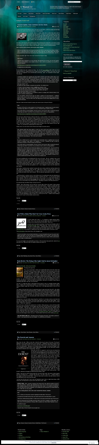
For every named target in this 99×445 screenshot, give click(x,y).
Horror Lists (54, 13)
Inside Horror (68, 13)
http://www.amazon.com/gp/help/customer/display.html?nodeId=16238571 (31, 65)
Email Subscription (68, 55)
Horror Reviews (30, 332)
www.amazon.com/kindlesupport (23, 405)
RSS (33, 1)
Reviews (19, 16)
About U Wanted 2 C (25, 1)
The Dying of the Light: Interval (45, 311)
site (59, 240)
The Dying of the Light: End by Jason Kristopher (26, 265)
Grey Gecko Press (20, 229)
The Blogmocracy (22, 438)
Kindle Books (38, 423)
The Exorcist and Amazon (25, 337)
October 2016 (65, 435)
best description (21, 231)
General (24, 13)
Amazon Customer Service (30, 208)
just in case (56, 312)
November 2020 (66, 431)
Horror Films (38, 13)
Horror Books (31, 13)
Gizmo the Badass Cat (67, 45)
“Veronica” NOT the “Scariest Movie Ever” (71, 47)
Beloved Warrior (66, 48)
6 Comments (43, 262)
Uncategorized (32, 16)
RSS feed (54, 8)
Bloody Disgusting (22, 431)
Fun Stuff (19, 13)
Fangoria (20, 433)
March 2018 (65, 433)
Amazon (22, 208)
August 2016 (65, 437)
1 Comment (34, 26)
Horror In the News (46, 13)
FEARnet (20, 435)
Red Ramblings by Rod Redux (25, 437)
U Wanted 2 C (27, 6)
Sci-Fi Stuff (25, 16)
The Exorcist (43, 423)
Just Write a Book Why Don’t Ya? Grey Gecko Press (34, 214)
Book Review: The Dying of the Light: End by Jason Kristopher (37, 261)
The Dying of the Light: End (33, 225)
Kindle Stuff (75, 13)
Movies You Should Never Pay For (70, 43)
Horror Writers (61, 13)
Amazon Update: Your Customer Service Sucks (32, 25)
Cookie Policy (53, 442)
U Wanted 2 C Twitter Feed (70, 71)
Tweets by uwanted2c (67, 73)
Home (18, 1)
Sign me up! (67, 64)
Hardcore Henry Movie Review (69, 50)
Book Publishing (24, 255)
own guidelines (46, 70)
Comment (57, 208)
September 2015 (66, 438)
